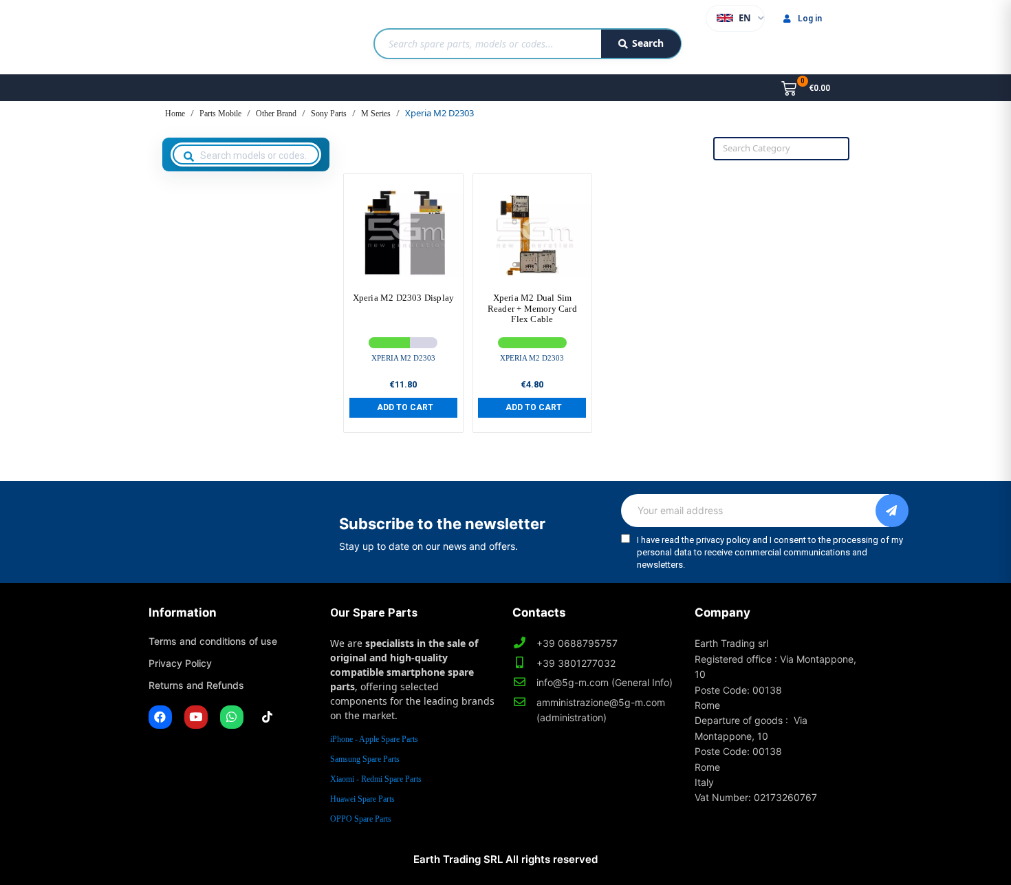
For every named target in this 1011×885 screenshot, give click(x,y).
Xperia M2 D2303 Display (404, 297)
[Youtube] (196, 717)
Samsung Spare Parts (365, 759)
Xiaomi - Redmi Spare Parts (376, 779)
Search (648, 43)
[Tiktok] (267, 717)
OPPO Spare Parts (360, 819)
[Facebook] (160, 717)
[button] (403, 407)
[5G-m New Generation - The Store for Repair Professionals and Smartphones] (219, 37)
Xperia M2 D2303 (403, 358)
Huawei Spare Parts (362, 799)
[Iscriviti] (892, 510)
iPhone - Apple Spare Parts (374, 739)
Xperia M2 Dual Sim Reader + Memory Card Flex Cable (532, 308)
